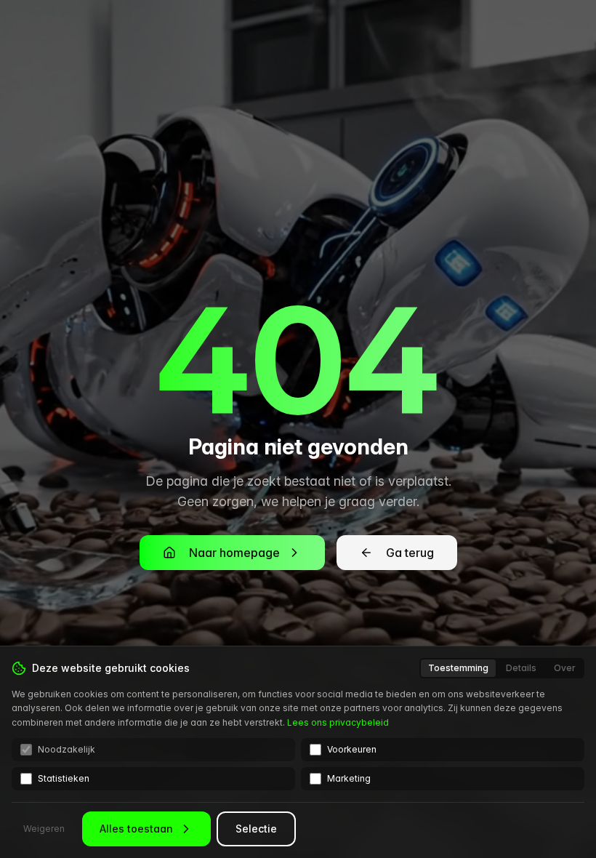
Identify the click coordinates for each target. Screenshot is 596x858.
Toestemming (458, 667)
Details (521, 667)
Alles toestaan (136, 828)
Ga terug (410, 552)
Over (565, 667)
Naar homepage (234, 552)
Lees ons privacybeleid (338, 722)
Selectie (256, 828)
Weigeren (44, 828)
